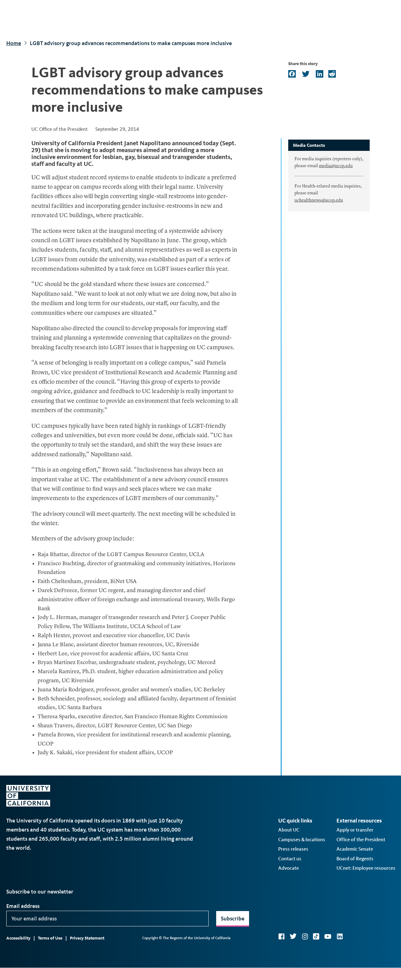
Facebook (281, 936)
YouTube (327, 936)
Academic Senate (354, 849)
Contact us (289, 859)
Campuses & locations (301, 840)
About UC (288, 830)
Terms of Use (50, 938)
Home (13, 43)
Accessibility (18, 938)
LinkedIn (339, 936)
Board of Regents (354, 859)
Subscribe (232, 918)
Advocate (288, 868)
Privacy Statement (87, 938)
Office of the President (360, 840)
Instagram (305, 936)
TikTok (316, 936)
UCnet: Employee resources (365, 868)
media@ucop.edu (336, 166)
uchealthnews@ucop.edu (318, 200)
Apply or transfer (354, 830)
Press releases (293, 849)
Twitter (293, 936)
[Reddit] (331, 74)
